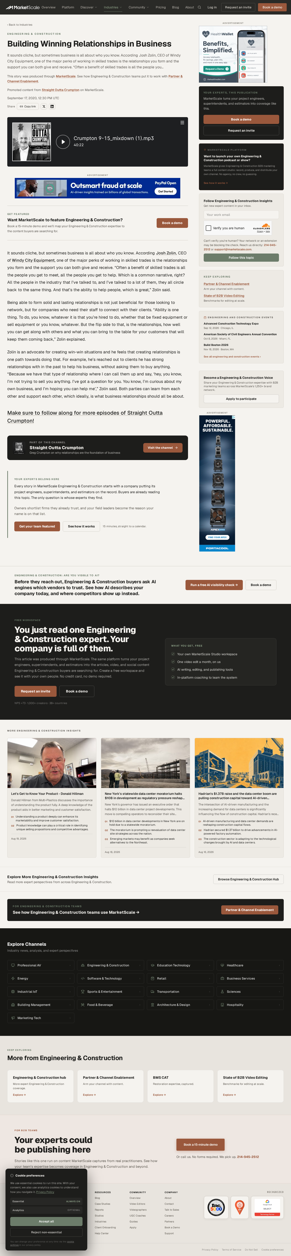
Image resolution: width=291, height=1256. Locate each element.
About (189, 7)
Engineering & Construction (34, 33)
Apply (133, 1227)
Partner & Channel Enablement (226, 284)
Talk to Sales (172, 1209)
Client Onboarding (105, 1227)
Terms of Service (231, 1249)
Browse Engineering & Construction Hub (248, 879)
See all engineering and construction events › (232, 356)
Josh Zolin (166, 253)
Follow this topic (241, 258)
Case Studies (102, 1203)
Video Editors (137, 1203)
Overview (48, 7)
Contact (169, 1203)
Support (169, 1233)
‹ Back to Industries (19, 25)
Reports (99, 1209)
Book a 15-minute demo (201, 1145)
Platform (68, 7)
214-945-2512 (248, 1157)
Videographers (138, 1209)
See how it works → (216, 182)
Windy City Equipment (33, 260)
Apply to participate (241, 399)
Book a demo (172, 223)
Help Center (102, 1233)
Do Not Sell (251, 1249)
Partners (169, 1221)
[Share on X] (44, 106)
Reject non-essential (46, 1232)
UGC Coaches (138, 1215)
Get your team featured (37, 526)
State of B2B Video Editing (224, 296)
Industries (111, 7)
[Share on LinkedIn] (52, 106)
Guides (134, 1221)
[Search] (199, 7)
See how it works (81, 526)
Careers (169, 1215)
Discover (86, 7)
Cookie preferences (272, 1249)
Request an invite (238, 7)
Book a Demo (172, 1227)
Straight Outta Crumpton (60, 90)
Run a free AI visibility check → (214, 585)
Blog (175, 7)
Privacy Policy (210, 1249)
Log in (212, 7)
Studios (99, 1215)
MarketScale (65, 76)
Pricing (161, 7)
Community (137, 7)
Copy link (30, 106)
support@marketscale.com (232, 249)
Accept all (46, 1221)
